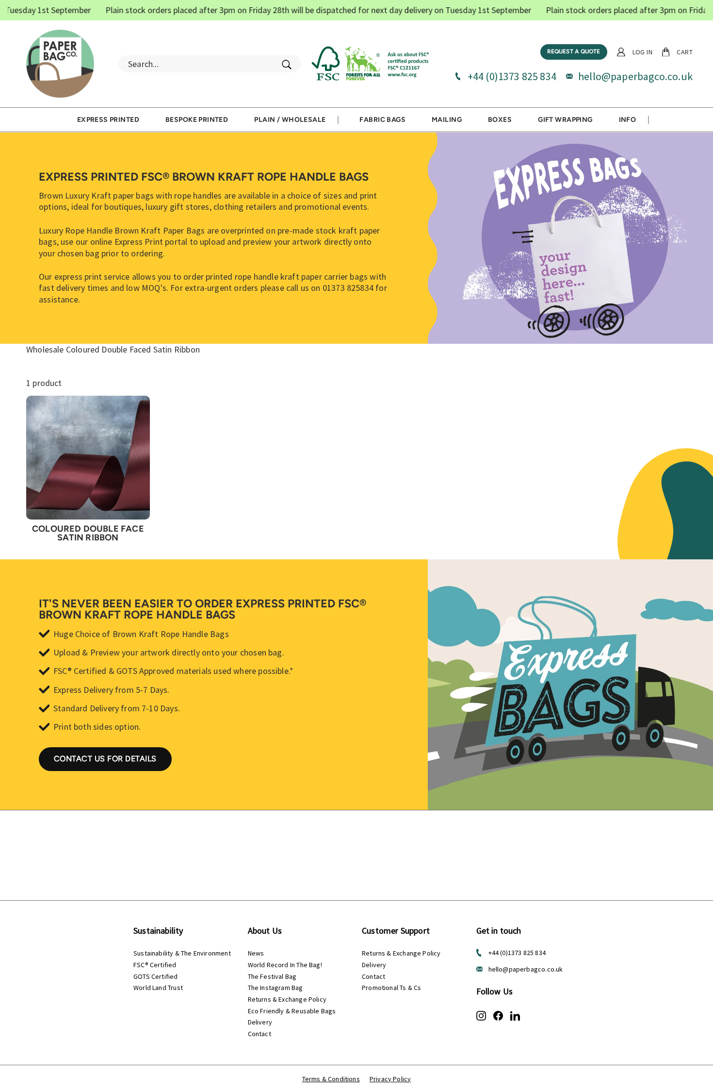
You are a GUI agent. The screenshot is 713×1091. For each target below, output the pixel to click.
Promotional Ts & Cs (391, 987)
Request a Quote (573, 51)
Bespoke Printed (196, 120)
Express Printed (108, 120)
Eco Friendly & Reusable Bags (292, 1011)
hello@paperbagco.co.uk (635, 76)
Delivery (260, 1022)
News (256, 953)
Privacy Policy (390, 1078)
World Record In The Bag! (285, 964)
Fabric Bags (382, 120)
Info (627, 120)
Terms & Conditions (331, 1078)
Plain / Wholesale (289, 120)
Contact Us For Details (105, 758)
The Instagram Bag (275, 987)
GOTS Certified (155, 976)
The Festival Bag (272, 976)
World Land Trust (158, 987)
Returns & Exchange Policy (287, 999)
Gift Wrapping (565, 120)
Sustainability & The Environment (182, 953)
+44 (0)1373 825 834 (512, 76)
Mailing (447, 120)
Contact (259, 1033)
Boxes (500, 120)
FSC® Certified (155, 964)
